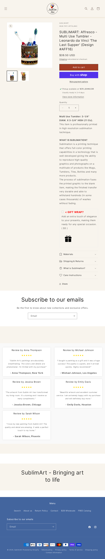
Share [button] (65, 284)
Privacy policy (61, 550)
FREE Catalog (84, 510)
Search (17, 510)
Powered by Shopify (31, 550)
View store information (73, 97)
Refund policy (47, 550)
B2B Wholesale (68, 510)
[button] (6, 9)
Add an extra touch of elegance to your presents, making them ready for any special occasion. (79, 220)
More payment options (79, 82)
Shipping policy (91, 550)
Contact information (54, 553)
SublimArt (18, 550)
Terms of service (75, 550)
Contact (54, 510)
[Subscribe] (74, 316)
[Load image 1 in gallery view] (12, 76)
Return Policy (41, 510)
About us (28, 510)
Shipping (63, 59)
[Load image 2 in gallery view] (24, 76)
